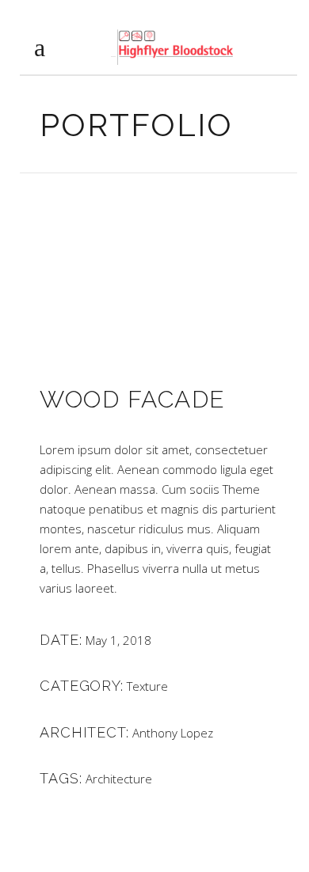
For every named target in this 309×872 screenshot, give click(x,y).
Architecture (119, 779)
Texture (147, 686)
